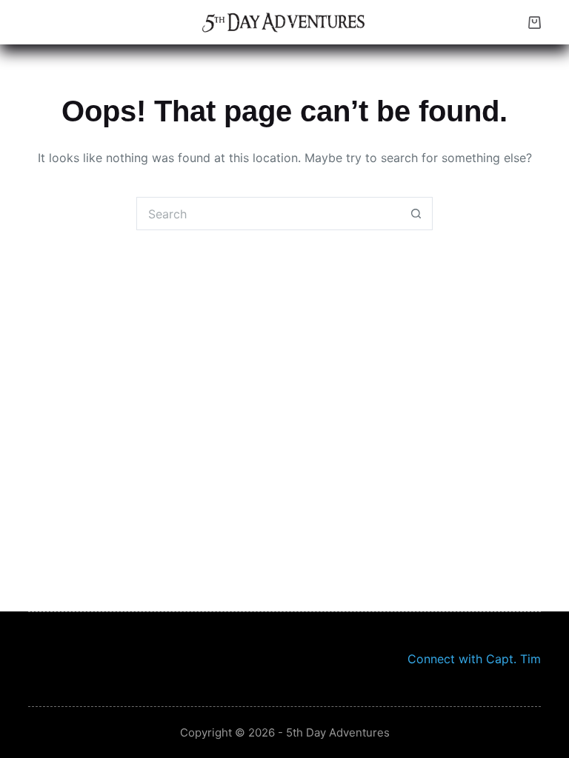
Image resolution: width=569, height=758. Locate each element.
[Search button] (416, 213)
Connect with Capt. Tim (474, 658)
